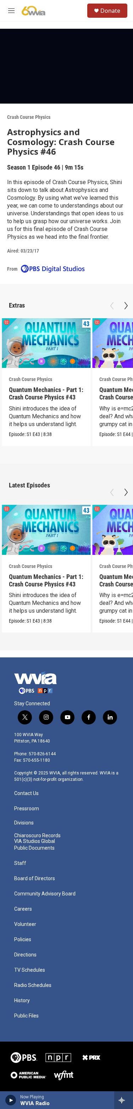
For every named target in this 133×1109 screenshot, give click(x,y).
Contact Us (26, 793)
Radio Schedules (32, 985)
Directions (25, 955)
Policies (22, 939)
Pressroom (26, 808)
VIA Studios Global (34, 841)
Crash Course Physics (28, 117)
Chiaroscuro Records (37, 835)
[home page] (35, 683)
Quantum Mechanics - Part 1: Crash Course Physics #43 (46, 393)
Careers (23, 909)
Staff (20, 863)
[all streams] (123, 1100)
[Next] (125, 306)
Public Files (26, 1016)
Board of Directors (34, 878)
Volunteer (25, 924)
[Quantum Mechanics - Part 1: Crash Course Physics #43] (46, 343)
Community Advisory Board (45, 893)
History (22, 1000)
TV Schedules (29, 970)
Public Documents (34, 848)
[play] (10, 1100)
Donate (110, 10)
